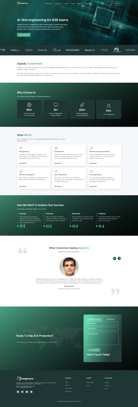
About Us (67, 385)
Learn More (22, 163)
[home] (22, 4)
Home (66, 382)
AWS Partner (68, 391)
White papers (90, 382)
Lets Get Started (24, 35)
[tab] (95, 319)
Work (73, 3)
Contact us (107, 385)
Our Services (68, 388)
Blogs (87, 385)
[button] (49, 3)
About (67, 3)
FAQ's (106, 388)
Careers (79, 3)
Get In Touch (115, 3)
